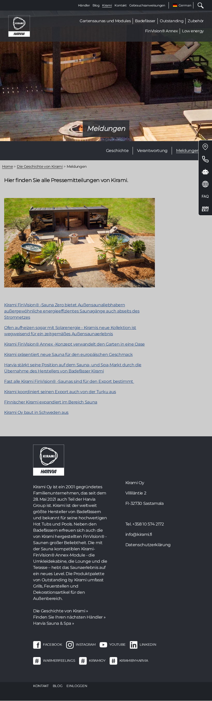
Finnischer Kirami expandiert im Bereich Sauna (50, 402)
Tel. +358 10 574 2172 (144, 524)
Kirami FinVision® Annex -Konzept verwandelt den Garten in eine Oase (74, 344)
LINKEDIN (148, 644)
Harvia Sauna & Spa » (53, 623)
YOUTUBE (117, 644)
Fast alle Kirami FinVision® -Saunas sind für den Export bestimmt (69, 381)
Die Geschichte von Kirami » (60, 610)
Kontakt (121, 5)
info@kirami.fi (138, 534)
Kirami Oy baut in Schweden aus (36, 412)
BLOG (58, 686)
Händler (84, 5)
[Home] (19, 25)
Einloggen (76, 686)
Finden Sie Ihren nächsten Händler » (69, 617)
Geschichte (117, 150)
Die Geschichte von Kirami (40, 166)
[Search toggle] (198, 5)
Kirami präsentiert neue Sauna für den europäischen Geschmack (68, 354)
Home (7, 166)
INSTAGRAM (85, 644)
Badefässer (145, 20)
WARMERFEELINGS (59, 660)
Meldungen (188, 150)
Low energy (193, 30)
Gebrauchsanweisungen (147, 5)
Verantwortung (152, 150)
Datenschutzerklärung (148, 544)
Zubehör (196, 20)
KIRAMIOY (97, 660)
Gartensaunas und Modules (105, 20)
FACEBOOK (52, 644)
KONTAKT (41, 686)
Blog (96, 5)
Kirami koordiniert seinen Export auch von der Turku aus (60, 391)
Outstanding (171, 20)
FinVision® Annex (161, 30)
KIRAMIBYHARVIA (133, 660)
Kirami (107, 5)
